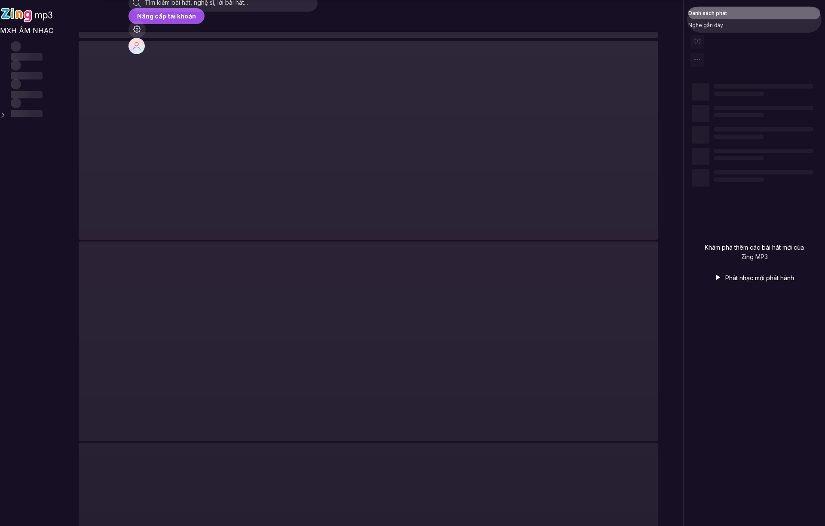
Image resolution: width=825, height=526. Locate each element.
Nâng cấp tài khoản (166, 16)
